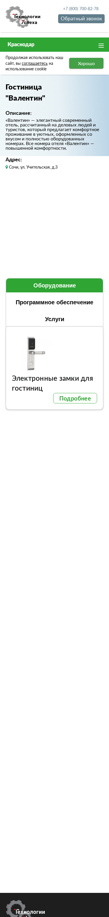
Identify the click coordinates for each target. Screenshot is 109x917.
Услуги (54, 319)
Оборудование (54, 285)
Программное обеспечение (54, 302)
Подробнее (75, 398)
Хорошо (86, 63)
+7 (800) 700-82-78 (81, 8)
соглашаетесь (35, 63)
